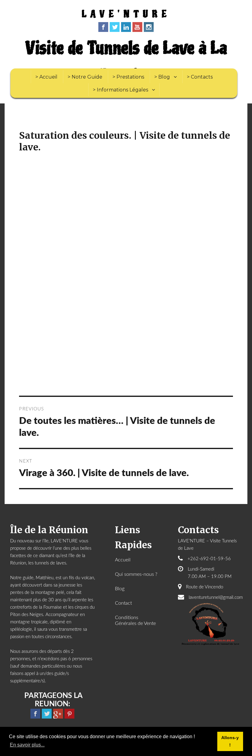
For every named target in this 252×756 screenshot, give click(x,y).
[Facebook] (103, 27)
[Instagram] (149, 27)
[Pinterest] (69, 714)
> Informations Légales (120, 90)
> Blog (162, 77)
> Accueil (46, 77)
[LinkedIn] (126, 27)
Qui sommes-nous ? (136, 574)
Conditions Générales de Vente (135, 620)
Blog (119, 588)
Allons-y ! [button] (230, 741)
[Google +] (58, 714)
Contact (123, 603)
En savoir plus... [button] (27, 744)
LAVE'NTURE (126, 14)
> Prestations (128, 77)
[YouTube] (137, 27)
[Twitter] (115, 27)
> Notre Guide (85, 77)
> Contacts (200, 77)
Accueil (123, 559)
